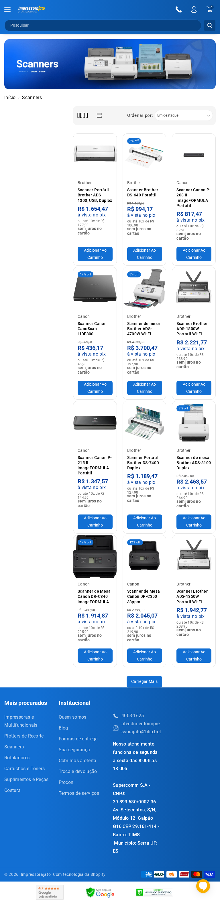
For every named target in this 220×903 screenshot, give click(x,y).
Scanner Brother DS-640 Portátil (142, 192)
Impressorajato (36, 874)
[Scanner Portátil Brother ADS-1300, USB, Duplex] (95, 155)
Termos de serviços (79, 793)
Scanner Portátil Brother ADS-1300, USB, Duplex (95, 195)
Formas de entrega (78, 739)
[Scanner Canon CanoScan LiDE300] (95, 288)
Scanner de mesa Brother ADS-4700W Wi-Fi (143, 328)
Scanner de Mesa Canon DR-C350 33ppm (143, 596)
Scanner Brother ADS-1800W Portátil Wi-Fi (192, 328)
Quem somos (73, 717)
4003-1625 (132, 715)
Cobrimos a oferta (78, 760)
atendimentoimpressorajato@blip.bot (141, 727)
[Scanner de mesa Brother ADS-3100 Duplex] (193, 422)
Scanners (14, 747)
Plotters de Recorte (24, 736)
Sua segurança (74, 749)
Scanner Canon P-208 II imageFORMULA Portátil (193, 198)
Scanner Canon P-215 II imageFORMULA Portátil (95, 465)
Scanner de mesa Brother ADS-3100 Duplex (193, 462)
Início (10, 97)
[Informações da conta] (194, 9)
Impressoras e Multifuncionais (21, 721)
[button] (10, 9)
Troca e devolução (78, 771)
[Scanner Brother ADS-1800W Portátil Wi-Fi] (193, 288)
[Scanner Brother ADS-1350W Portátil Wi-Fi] (193, 556)
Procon (66, 782)
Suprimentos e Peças (26, 779)
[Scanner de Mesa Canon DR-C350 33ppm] (144, 556)
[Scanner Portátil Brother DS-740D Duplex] (144, 422)
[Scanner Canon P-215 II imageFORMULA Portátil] (95, 422)
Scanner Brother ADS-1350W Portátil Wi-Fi (192, 596)
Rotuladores (17, 757)
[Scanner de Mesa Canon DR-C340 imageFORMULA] (95, 556)
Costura (12, 790)
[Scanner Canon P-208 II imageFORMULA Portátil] (193, 155)
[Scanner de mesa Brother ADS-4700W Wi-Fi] (144, 288)
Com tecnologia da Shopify (79, 874)
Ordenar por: (140, 115)
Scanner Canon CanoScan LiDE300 (92, 328)
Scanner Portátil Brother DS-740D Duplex (143, 462)
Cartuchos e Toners (24, 768)
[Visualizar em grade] (82, 115)
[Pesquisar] (209, 25)
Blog (63, 728)
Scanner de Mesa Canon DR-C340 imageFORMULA (94, 596)
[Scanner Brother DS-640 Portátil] (144, 155)
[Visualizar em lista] (99, 115)
